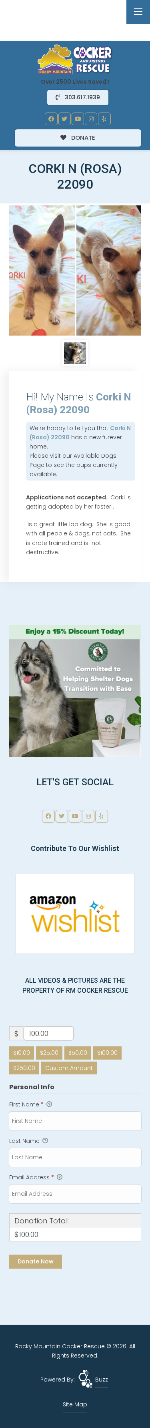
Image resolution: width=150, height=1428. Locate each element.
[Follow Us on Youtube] (78, 119)
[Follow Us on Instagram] (91, 119)
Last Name (25, 1141)
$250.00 (24, 1068)
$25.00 (49, 1053)
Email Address (31, 1177)
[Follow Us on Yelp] (104, 119)
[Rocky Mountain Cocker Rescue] (75, 59)
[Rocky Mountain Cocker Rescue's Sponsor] (75, 691)
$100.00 (107, 1053)
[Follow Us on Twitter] (64, 119)
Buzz (101, 1380)
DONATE (82, 137)
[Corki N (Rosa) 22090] (75, 269)
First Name (26, 1104)
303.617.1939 (81, 97)
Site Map (75, 1404)
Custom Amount (69, 1068)
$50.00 (77, 1053)
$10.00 (21, 1053)
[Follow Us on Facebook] (51, 119)
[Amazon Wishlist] (75, 913)
